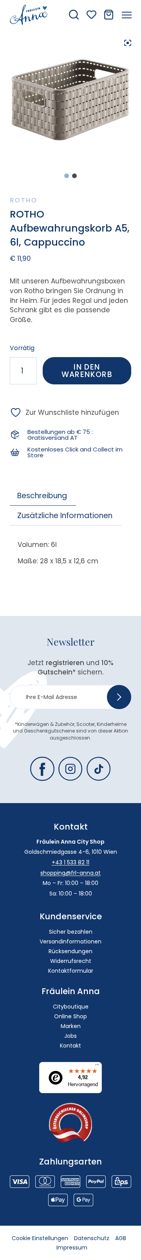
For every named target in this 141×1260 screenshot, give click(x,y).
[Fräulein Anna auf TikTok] (99, 769)
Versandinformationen (70, 941)
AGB (120, 1238)
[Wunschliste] (91, 14)
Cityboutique (71, 1006)
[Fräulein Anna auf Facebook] (42, 769)
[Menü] (97, 1066)
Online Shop (70, 1016)
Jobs (70, 1036)
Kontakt (70, 1045)
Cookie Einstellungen (40, 1238)
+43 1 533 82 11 (70, 862)
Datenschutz (91, 1238)
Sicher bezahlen (70, 931)
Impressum (71, 1247)
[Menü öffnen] (127, 14)
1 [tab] (66, 175)
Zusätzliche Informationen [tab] (64, 515)
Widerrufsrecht (70, 961)
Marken (71, 1026)
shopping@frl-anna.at (70, 873)
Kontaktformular (70, 970)
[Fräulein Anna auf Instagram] (70, 769)
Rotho (24, 200)
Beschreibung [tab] (42, 495)
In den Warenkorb (87, 371)
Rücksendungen (70, 951)
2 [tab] (74, 175)
